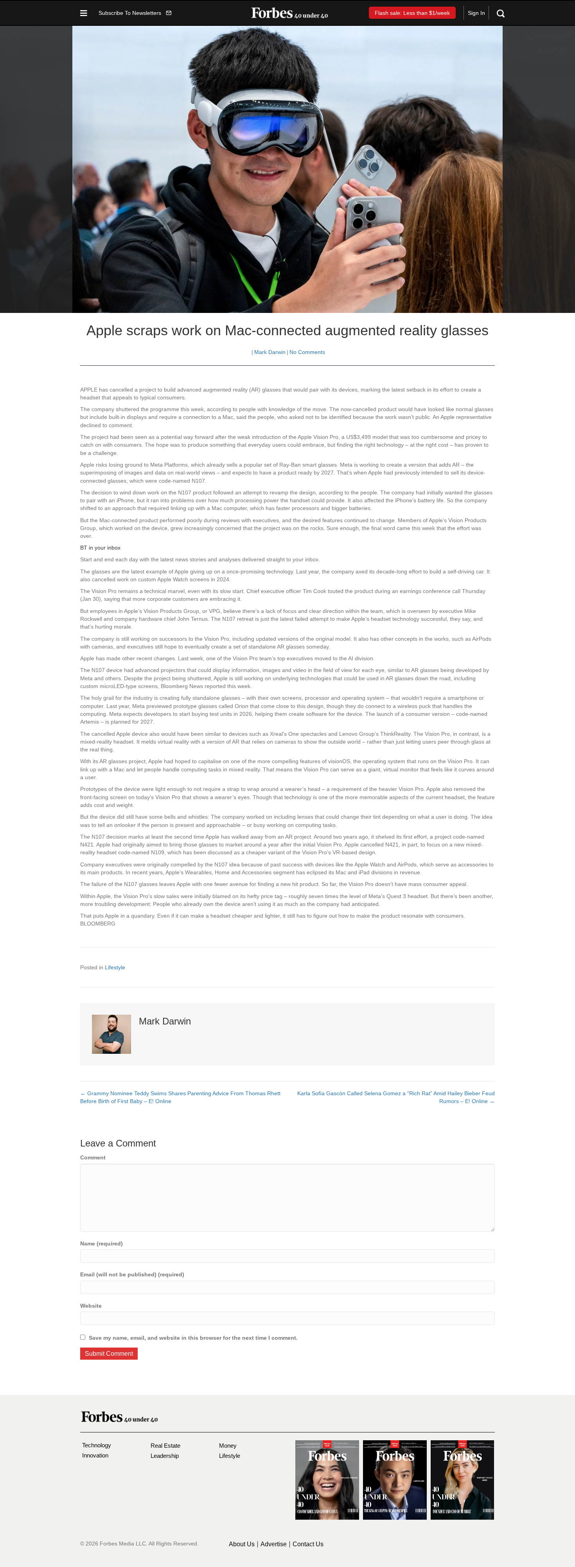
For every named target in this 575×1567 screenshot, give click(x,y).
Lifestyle (115, 967)
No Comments (307, 352)
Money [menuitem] (228, 1445)
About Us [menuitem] (242, 1544)
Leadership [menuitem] (165, 1455)
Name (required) (101, 1243)
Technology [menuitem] (96, 1445)
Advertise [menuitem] (274, 1544)
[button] (135, 13)
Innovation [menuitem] (95, 1455)
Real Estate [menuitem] (165, 1445)
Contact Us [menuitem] (308, 1544)
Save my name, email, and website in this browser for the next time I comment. (193, 1338)
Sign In (476, 13)
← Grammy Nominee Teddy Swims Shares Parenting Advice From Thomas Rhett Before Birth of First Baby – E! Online (180, 1097)
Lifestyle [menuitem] (229, 1455)
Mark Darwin (270, 352)
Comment (93, 1157)
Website (91, 1306)
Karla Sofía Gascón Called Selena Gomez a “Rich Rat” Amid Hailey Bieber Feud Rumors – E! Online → (396, 1097)
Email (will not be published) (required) (132, 1274)
